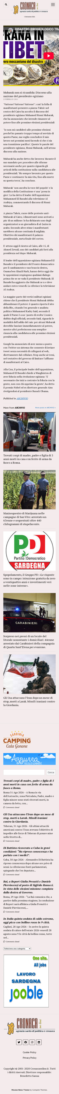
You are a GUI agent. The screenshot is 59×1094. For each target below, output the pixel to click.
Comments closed (12, 807)
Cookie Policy (29, 1052)
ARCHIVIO (22, 398)
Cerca (51, 772)
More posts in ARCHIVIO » (45, 407)
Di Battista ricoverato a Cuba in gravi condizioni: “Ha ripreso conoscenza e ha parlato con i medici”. (28, 851)
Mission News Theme (20, 1090)
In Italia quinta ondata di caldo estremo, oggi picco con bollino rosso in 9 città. (28, 920)
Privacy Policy (29, 1057)
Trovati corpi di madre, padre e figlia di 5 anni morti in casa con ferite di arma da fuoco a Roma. (28, 458)
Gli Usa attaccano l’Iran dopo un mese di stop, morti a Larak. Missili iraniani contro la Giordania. (29, 701)
